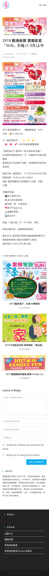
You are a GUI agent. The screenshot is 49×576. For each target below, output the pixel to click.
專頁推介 (11, 514)
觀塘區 (34, 54)
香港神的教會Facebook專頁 (18, 550)
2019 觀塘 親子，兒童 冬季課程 (24, 303)
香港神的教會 (11, 545)
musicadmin (9, 54)
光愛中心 (8, 533)
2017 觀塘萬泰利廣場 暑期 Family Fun (24, 374)
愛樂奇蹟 (8, 539)
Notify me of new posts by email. (23, 455)
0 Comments (9, 57)
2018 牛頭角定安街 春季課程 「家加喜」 (24, 345)
